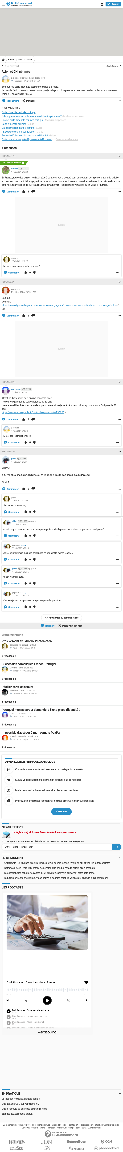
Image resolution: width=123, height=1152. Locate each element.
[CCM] (106, 1142)
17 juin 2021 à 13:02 (19, 392)
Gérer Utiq (26, 1128)
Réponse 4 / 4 (9, 451)
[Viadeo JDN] (47, 1148)
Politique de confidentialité (90, 1125)
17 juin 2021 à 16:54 (32, 81)
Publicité (62, 1125)
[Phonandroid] (106, 1148)
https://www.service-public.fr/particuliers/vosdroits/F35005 (33, 412)
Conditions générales (41, 1125)
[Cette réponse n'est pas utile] (33, 191)
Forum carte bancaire (67, 139)
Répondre (50, 625)
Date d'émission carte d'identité (18, 127)
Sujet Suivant (113, 66)
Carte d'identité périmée (14, 123)
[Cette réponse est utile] (23, 191)
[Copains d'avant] (17, 1148)
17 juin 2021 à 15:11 (19, 431)
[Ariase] (76, 1148)
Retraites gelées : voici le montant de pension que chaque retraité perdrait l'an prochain (49, 867)
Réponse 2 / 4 (9, 281)
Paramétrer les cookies (111, 1125)
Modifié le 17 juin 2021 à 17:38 (23, 292)
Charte (42, 1128)
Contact (34, 1128)
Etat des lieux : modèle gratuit (17, 1113)
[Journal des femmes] (17, 1142)
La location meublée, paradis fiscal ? (21, 1098)
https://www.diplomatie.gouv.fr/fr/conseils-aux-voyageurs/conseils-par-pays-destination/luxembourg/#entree (59, 305)
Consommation (25, 59)
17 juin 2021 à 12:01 (19, 462)
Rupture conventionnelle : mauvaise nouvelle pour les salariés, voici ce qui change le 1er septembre (56, 877)
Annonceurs (62, 1128)
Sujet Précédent (12, 66)
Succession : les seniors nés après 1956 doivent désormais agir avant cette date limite (49, 872)
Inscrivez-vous (25, 1125)
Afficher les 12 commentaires (63, 617)
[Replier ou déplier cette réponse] (119, 155)
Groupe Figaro (74, 1128)
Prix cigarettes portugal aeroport (18, 131)
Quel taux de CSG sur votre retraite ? (20, 1103)
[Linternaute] (76, 1141)
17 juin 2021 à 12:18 (20, 595)
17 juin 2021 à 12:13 (20, 548)
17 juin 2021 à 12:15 (20, 572)
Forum (11, 59)
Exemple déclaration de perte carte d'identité (25, 135)
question (115, 4)
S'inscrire (61, 811)
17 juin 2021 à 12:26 (19, 261)
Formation (51, 1128)
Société (54, 1125)
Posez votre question (72, 625)
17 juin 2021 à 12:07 (19, 500)
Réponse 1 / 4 (9, 156)
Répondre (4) (12, 101)
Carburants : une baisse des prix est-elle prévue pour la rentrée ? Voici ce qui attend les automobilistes (57, 862)
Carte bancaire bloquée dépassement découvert (27, 139)
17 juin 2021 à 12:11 (20, 524)
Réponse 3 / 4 (9, 382)
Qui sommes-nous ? (11, 1125)
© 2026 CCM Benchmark (91, 1128)
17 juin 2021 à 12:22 (19, 172)
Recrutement (73, 1125)
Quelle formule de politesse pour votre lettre (24, 1108)
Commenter (12, 191)
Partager (30, 101)
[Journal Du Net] (47, 1142)
